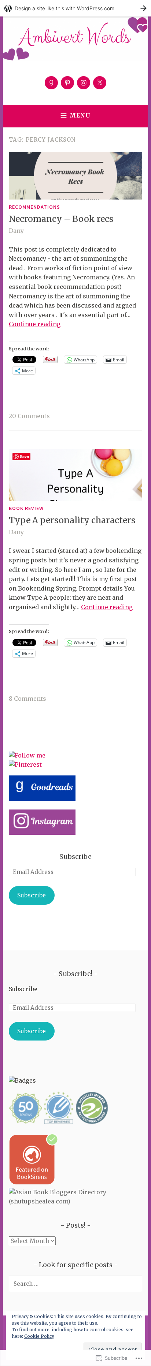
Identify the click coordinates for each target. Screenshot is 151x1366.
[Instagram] (83, 82)
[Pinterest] (67, 82)
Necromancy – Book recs (61, 218)
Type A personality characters (72, 520)
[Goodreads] (51, 82)
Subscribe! (75, 973)
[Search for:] (75, 1283)
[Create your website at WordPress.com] (75, 8)
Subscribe (75, 856)
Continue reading (34, 324)
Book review (26, 508)
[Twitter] (99, 82)
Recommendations (34, 207)
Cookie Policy (39, 1336)
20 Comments (29, 416)
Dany (16, 230)
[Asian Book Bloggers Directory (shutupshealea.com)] (75, 1201)
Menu (80, 115)
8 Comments (27, 698)
